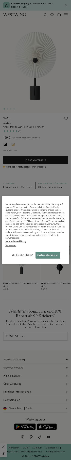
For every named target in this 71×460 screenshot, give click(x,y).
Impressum (10, 245)
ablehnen (52, 232)
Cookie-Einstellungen (22, 255)
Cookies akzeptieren (47, 255)
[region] (35, 230)
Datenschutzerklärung (15, 241)
